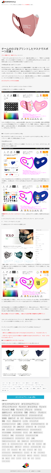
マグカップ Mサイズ (41, 452)
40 (18, 418)
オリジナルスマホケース (37, 424)
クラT (9, 449)
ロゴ (22, 418)
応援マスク (39, 388)
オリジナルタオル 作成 (36, 446)
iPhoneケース (17, 421)
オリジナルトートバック (8, 424)
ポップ (32, 458)
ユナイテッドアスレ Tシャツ (37, 441)
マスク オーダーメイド (26, 386)
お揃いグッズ (20, 426)
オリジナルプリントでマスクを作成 (10, 80)
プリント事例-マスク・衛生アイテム (9, 55)
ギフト (28, 438)
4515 (33, 443)
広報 (3, 458)
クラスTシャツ (26, 446)
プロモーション (43, 455)
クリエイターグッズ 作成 (32, 435)
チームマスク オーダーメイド (7, 386)
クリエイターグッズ (35, 415)
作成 (3, 429)
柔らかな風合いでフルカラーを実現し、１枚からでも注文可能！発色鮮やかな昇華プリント (23, 313)
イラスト (38, 410)
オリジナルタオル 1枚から (7, 446)
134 (14, 426)
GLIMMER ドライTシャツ (22, 429)
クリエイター (26, 452)
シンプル (25, 421)
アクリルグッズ (14, 449)
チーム (44, 446)
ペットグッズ (18, 458)
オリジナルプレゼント (35, 429)
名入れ (24, 449)
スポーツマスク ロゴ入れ (29, 384)
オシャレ (25, 432)
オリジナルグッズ (20, 435)
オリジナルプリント (30, 404)
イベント (3, 449)
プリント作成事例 (25, 4)
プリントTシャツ (9, 407)
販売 (44, 443)
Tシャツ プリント (24, 410)
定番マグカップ (18, 446)
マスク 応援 (12, 388)
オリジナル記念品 (6, 432)
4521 (35, 452)
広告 (28, 458)
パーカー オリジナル (6, 461)
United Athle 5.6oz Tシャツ (17, 452)
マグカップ (6, 415)
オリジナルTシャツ (10, 404)
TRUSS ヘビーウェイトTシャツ (9, 441)
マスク (18, 213)
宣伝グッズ (7, 458)
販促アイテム (29, 455)
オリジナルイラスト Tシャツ (17, 443)
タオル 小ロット (36, 455)
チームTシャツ (30, 449)
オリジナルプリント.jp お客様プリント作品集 (30, 471)
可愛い (12, 435)
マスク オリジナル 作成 (36, 386)
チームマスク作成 (17, 386)
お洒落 (33, 438)
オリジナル (18, 412)
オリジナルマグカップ (19, 415)
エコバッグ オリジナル (21, 455)
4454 (19, 441)
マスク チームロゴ (5, 388)
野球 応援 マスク (5, 390)
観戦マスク (45, 388)
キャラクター (39, 443)
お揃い (19, 424)
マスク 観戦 (26, 388)
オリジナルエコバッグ (6, 452)
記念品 (4, 418)
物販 (14, 455)
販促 (35, 449)
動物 (3, 421)
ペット (9, 421)
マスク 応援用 (19, 388)
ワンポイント (5, 435)
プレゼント (42, 412)
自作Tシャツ (7, 412)
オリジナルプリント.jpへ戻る (25, 397)
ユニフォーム (38, 458)
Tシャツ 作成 (8, 410)
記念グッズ (11, 418)
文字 (31, 432)
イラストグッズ (10, 429)
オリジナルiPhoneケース (7, 438)
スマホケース (29, 426)
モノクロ (24, 458)
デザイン (33, 412)
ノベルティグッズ (6, 426)
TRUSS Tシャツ (25, 441)
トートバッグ (41, 426)
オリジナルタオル (17, 432)
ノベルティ (26, 424)
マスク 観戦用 (32, 388)
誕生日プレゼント (38, 432)
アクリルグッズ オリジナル (7, 455)
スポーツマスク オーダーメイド (17, 384)
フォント (40, 449)
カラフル (12, 458)
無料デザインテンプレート (9, 213)
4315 (26, 443)
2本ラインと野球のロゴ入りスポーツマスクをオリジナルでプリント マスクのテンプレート (25, 332)
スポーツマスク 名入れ (39, 384)
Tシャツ (42, 407)
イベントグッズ (34, 421)
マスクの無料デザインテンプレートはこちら (13, 340)
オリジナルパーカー (20, 438)
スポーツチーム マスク (6, 384)
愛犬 (20, 449)
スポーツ (4, 443)
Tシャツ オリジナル (28, 407)
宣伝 (29, 443)
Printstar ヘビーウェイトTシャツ (34, 418)
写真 (26, 412)
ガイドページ (27, 343)
